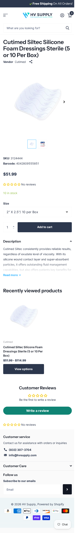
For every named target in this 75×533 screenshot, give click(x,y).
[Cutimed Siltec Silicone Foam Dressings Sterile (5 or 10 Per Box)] (23, 316)
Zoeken (67, 27)
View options (24, 369)
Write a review (37, 411)
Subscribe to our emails (19, 481)
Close (37, 465)
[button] (11, 184)
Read (10, 275)
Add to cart (44, 227)
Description (12, 241)
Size (6, 203)
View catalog (5, 15)
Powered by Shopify (50, 504)
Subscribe (67, 489)
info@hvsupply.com (23, 455)
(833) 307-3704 (20, 449)
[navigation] (31, 144)
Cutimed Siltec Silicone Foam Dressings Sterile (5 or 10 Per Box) (23, 351)
